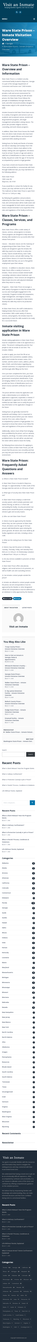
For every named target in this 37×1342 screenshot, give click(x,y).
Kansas (4, 948)
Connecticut (6, 893)
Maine (4, 962)
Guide (4, 913)
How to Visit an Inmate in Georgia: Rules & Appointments (14, 657)
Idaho (4, 928)
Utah (4, 1097)
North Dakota (7, 1037)
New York (5, 1027)
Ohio (3, 1042)
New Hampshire (7, 1012)
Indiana (5, 938)
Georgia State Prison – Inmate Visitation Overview (14, 675)
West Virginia (7, 1117)
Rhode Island (6, 1067)
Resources (5, 1062)
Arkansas (5, 878)
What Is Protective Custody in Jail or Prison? (16, 780)
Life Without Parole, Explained (12, 791)
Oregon (4, 1052)
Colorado (5, 888)
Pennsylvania (6, 1057)
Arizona (5, 873)
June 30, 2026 (10, 661)
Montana (5, 997)
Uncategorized (7, 1092)
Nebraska (5, 1002)
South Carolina (7, 1072)
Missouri (5, 992)
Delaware (5, 898)
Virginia (5, 1107)
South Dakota (7, 1077)
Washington (6, 1112)
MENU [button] (4, 19)
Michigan (5, 977)
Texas (4, 1087)
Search (4, 750)
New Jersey (6, 1017)
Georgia (9, 43)
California (5, 883)
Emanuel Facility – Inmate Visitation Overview (14, 719)
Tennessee (6, 1082)
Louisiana (5, 957)
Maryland (5, 967)
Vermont (5, 1102)
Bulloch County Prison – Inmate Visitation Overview (14, 702)
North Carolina (7, 1032)
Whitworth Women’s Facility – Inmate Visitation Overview (15, 667)
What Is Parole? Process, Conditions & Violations (18, 785)
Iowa (3, 943)
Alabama (5, 863)
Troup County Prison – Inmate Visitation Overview (14, 648)
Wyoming (5, 1127)
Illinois (4, 933)
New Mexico (6, 1022)
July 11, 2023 (9, 678)
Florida (4, 903)
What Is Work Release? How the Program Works (18, 768)
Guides (4, 918)
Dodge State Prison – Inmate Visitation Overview (15, 711)
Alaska (4, 868)
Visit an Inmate (18, 626)
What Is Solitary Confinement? (12, 774)
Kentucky (5, 953)
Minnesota (6, 982)
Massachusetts (7, 972)
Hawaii (4, 923)
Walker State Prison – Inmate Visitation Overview (15, 684)
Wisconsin (5, 1122)
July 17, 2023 (9, 651)
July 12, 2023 (9, 670)
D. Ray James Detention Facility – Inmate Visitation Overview (14, 693)
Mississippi (6, 987)
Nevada (5, 1007)
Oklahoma (6, 1047)
